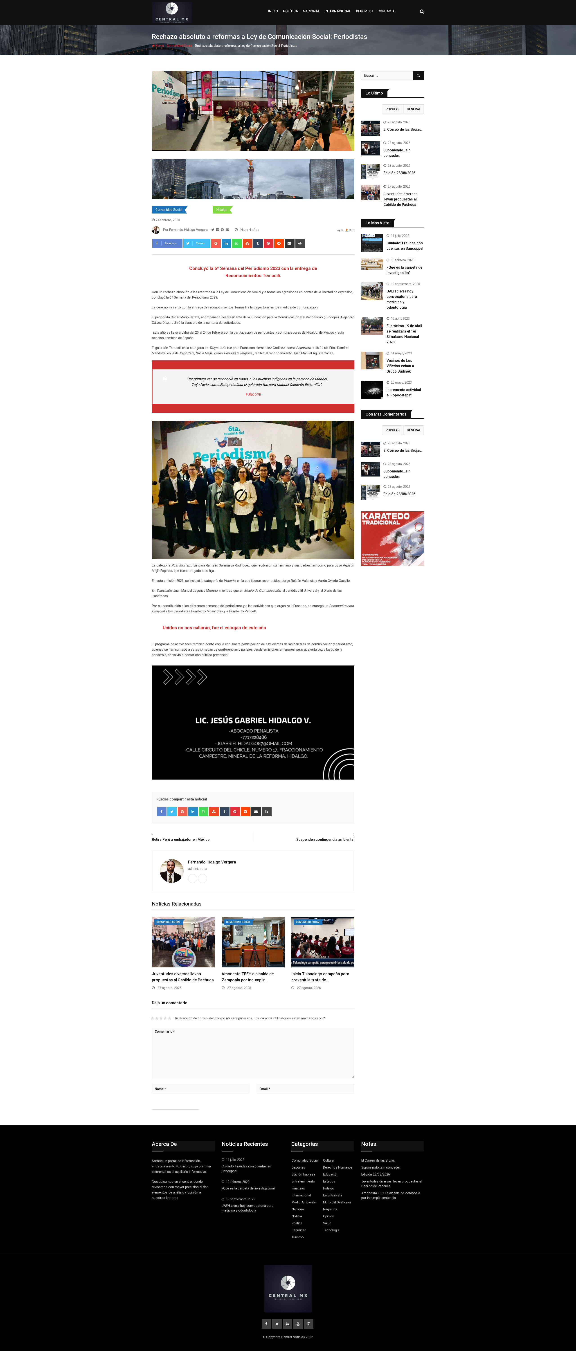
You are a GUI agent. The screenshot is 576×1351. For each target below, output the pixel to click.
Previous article (165, 834)
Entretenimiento (303, 1181)
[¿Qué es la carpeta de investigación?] (372, 264)
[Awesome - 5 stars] (169, 1018)
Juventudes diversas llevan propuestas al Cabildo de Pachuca (400, 199)
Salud (327, 1223)
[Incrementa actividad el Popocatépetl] (372, 389)
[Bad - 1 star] (152, 1018)
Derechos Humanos (338, 1167)
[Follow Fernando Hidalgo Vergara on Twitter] (213, 230)
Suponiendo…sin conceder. (380, 1167)
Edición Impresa (303, 1174)
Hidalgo (221, 210)
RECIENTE (371, 109)
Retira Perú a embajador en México (181, 839)
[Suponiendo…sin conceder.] (370, 148)
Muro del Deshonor (337, 1202)
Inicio (273, 11)
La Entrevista (332, 1195)
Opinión (328, 1216)
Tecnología (331, 1230)
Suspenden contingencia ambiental (325, 839)
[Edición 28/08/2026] (370, 171)
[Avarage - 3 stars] (161, 1018)
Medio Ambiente (304, 1202)
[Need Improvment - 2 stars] (157, 1018)
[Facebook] (161, 811)
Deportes (364, 11)
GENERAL (414, 109)
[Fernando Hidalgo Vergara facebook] (218, 230)
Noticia (297, 1216)
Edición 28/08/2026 (399, 173)
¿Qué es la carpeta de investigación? (249, 1188)
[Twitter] (172, 811)
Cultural (328, 1160)
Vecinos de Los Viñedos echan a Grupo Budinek (400, 365)
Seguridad (299, 1230)
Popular (393, 109)
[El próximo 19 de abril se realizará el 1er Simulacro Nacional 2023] (372, 326)
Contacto (387, 11)
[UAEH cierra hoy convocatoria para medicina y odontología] (372, 291)
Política (290, 11)
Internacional (338, 11)
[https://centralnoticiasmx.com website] (222, 230)
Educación (330, 1174)
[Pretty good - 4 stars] (165, 1018)
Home (159, 45)
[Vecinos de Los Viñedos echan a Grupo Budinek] (372, 360)
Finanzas (298, 1188)
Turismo (298, 1237)
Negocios (330, 1209)
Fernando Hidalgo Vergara (212, 862)
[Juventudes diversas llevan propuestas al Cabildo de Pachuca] (370, 192)
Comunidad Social (179, 45)
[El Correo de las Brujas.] (370, 128)
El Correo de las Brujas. (402, 129)
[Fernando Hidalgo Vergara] (227, 230)
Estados (199, 210)
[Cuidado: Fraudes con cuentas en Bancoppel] (372, 243)
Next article (344, 834)
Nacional (311, 11)
